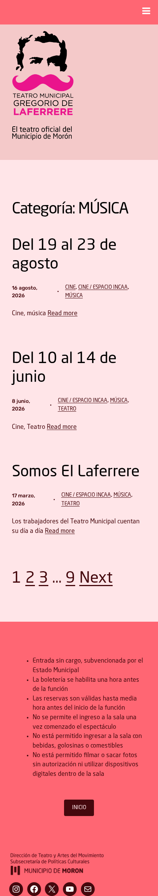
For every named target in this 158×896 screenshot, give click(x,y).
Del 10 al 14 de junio (64, 368)
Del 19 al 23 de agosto (64, 255)
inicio (79, 807)
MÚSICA (74, 295)
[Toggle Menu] (146, 10)
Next (96, 578)
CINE (70, 287)
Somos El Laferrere (76, 472)
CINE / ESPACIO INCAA (103, 287)
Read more (62, 313)
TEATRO (67, 409)
